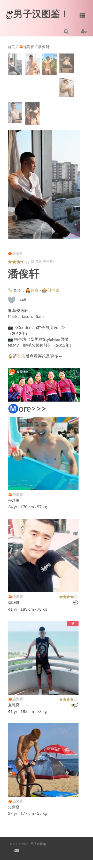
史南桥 (14, 807)
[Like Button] (12, 300)
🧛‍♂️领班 (32, 290)
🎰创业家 (50, 290)
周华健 (14, 603)
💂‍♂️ (71, 585)
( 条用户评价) (42, 262)
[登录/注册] (84, 31)
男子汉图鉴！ (41, 14)
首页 (11, 47)
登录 (21, 356)
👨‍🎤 (71, 790)
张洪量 (14, 501)
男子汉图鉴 (38, 844)
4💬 (74, 705)
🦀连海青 (26, 47)
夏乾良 (14, 705)
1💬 (74, 603)
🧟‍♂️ (71, 483)
